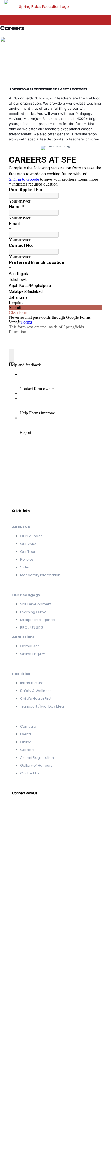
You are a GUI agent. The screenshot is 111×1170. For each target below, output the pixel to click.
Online (26, 741)
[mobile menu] (103, 8)
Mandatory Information (40, 575)
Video (25, 567)
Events (26, 734)
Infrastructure (32, 682)
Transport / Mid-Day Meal (42, 706)
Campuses (30, 646)
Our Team (29, 551)
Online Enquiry (32, 653)
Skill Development (35, 604)
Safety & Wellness (35, 690)
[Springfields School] (41, 6)
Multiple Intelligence (37, 619)
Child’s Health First (35, 698)
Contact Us (29, 773)
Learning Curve (33, 612)
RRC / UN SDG (31, 627)
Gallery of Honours (36, 765)
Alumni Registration (37, 757)
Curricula (28, 726)
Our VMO (28, 543)
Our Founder (31, 535)
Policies (27, 559)
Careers (27, 749)
